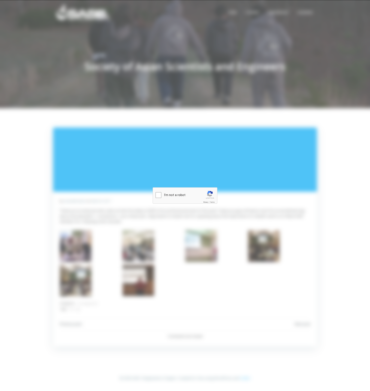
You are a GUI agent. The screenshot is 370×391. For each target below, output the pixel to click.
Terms (212, 202)
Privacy (205, 202)
